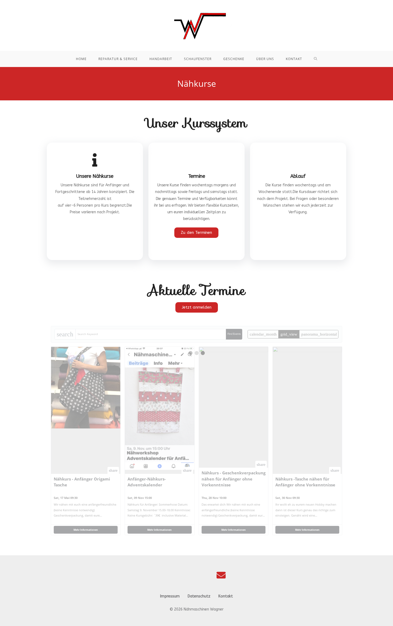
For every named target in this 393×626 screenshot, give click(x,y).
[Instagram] (196, 575)
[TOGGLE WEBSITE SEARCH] (315, 59)
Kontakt (225, 596)
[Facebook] (172, 575)
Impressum (170, 596)
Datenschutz (199, 596)
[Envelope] (221, 575)
